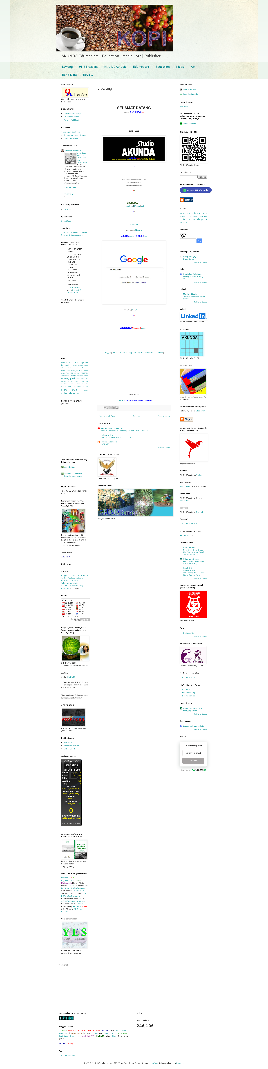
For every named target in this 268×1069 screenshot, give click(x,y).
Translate (74, 232)
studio (132, 236)
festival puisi (80, 378)
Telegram (149, 352)
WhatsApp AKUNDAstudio (70, 584)
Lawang (67, 66)
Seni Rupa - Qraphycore (69, 1036)
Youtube (71, 577)
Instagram (138, 352)
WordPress (74, 580)
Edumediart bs (188, 695)
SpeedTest (66, 221)
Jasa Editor (84, 370)
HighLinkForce (67, 880)
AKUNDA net (188, 689)
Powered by (186, 770)
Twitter (64, 577)
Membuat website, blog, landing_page (73, 474)
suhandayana (70, 393)
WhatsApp (127, 352)
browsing (134, 224)
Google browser (138, 310)
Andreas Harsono (72, 150)
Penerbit (67, 209)
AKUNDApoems (81, 362)
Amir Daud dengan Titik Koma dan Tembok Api (82, 157)
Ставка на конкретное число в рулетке (194, 297)
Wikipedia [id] (189, 256)
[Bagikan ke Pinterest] (116, 407)
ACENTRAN (65, 362)
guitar (63, 381)
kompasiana (66, 386)
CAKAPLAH (70, 187)
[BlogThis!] (108, 407)
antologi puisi (68, 378)
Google (138, 230)
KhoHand (184, 106)
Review (88, 74)
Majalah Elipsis (190, 294)
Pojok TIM (188, 568)
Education (162, 66)
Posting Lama (163, 416)
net (146, 236)
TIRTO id (69, 194)
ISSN (68, 370)
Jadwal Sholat (189, 89)
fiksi (86, 378)
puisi (75, 389)
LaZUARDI (105, 444)
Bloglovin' (200, 410)
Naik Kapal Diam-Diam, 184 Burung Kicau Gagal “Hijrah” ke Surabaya (193, 552)
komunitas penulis (80, 386)
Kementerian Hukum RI (112, 428)
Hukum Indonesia (109, 441)
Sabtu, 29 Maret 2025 (74, 291)
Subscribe (193, 761)
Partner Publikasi (71, 120)
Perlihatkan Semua (164, 447)
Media (180, 66)
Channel (199, 512)
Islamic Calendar (191, 94)
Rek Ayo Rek (189, 547)
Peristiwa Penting (71, 745)
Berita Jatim (188, 633)
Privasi (80, 903)
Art (193, 66)
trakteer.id (183, 222)
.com (78, 888)
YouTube (159, 352)
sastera (86, 390)
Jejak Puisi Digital (68, 373)
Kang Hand (64, 1033)
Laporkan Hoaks (70, 138)
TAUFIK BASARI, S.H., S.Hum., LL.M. (116, 437)
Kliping (115, 1036)
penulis (203, 216)
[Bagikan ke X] (111, 407)
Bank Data (69, 74)
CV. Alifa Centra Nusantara (73, 901)
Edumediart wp (188, 692)
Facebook (116, 352)
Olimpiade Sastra (191, 559)
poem (64, 389)
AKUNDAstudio (115, 66)
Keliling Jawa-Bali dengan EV (194, 277)
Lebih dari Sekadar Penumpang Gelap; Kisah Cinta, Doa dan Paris (193, 572)
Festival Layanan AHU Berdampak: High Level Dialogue (124, 430)
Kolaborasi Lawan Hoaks (74, 135)
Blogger (107, 352)
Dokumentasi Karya (72, 113)
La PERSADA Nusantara (73, 894)
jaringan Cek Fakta (76, 381)
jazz (71, 384)
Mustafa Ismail (73, 287)
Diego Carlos (188, 259)
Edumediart (141, 66)
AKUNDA (119, 400)
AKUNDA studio (189, 677)
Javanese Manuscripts (193, 726)
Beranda (136, 416)
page (143, 328)
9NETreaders (88, 66)
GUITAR (95, 1033)
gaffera (155, 1063)
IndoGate (65, 888)
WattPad (65, 580)
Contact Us (79, 890)
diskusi (182, 216)
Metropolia (68, 742)
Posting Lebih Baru (106, 416)
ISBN (63, 370)
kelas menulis (82, 383)
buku (204, 213)
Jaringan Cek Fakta (71, 131)
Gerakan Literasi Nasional (79, 368)
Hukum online (107, 435)
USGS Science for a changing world (192, 709)
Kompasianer (186, 486)
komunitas (193, 216)
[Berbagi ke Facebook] (114, 407)
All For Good (69, 748)
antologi (196, 213)
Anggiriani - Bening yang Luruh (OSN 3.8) (193, 562)
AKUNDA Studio (189, 523)
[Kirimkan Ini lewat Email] (105, 407)
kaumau (109, 1033)
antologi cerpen (82, 375)
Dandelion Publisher (192, 274)
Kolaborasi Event (71, 116)
